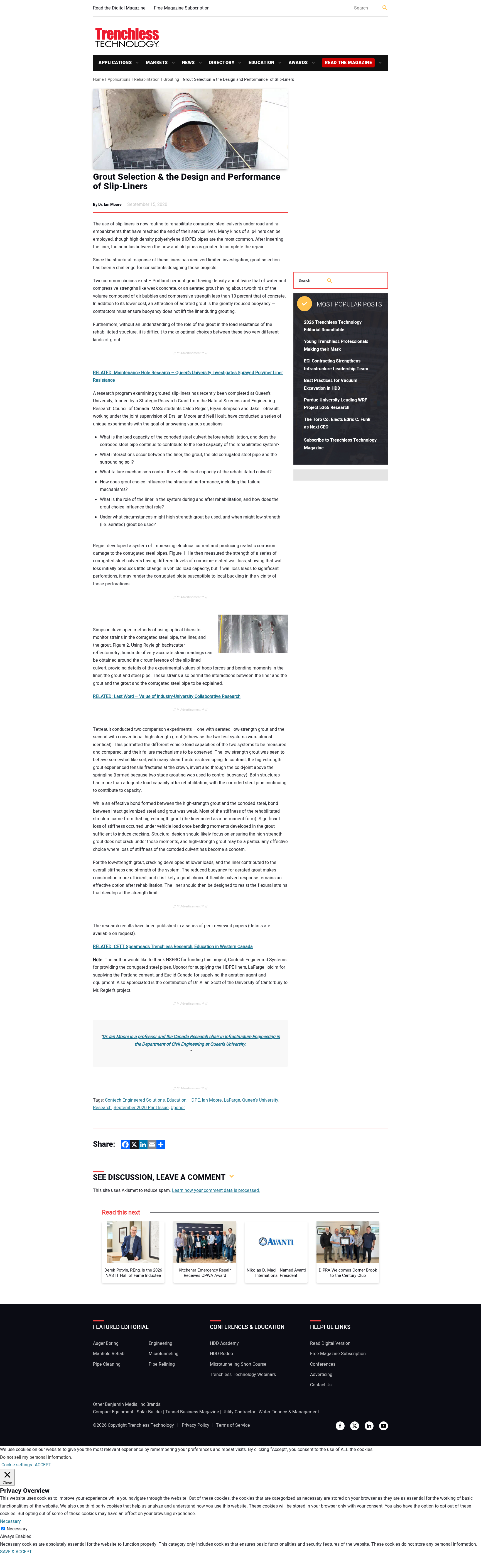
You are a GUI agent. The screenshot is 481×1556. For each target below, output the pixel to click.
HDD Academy (224, 1343)
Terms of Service (233, 1425)
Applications (115, 62)
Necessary (17, 1529)
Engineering (160, 1343)
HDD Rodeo (221, 1353)
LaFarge (232, 1100)
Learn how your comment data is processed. (216, 1190)
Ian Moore (212, 1100)
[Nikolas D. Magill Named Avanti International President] (276, 1242)
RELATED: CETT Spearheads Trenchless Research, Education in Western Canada (173, 946)
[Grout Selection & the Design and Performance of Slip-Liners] (190, 129)
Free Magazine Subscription (182, 8)
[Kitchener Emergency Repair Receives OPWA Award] (204, 1242)
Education (261, 62)
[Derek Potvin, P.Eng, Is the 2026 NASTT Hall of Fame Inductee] (133, 1242)
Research (102, 1107)
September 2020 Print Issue (141, 1107)
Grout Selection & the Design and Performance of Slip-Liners (186, 181)
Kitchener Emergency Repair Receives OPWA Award (205, 1273)
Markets (157, 62)
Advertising (321, 1374)
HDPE (194, 1100)
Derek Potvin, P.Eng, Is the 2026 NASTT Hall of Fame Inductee (133, 1273)
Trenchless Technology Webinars (243, 1374)
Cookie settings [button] (16, 1465)
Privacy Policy (195, 1425)
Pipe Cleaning (107, 1364)
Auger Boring (106, 1343)
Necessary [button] (10, 1521)
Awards (298, 62)
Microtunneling (163, 1353)
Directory (222, 62)
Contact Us (321, 1385)
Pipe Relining (162, 1364)
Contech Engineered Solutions (135, 1100)
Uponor (178, 1107)
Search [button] (385, 8)
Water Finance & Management (289, 1412)
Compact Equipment (113, 1412)
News (188, 62)
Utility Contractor (238, 1412)
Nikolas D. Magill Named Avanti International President (276, 1273)
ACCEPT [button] (43, 1465)
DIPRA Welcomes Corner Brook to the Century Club (348, 1273)
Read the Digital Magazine (119, 8)
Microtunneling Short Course (238, 1364)
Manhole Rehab (108, 1353)
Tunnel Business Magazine (192, 1412)
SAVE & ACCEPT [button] (16, 1551)
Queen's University (260, 1100)
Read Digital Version (330, 1343)
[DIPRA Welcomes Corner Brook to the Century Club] (347, 1242)
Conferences (322, 1364)
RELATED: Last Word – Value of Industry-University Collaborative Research (166, 696)
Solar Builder (149, 1412)
